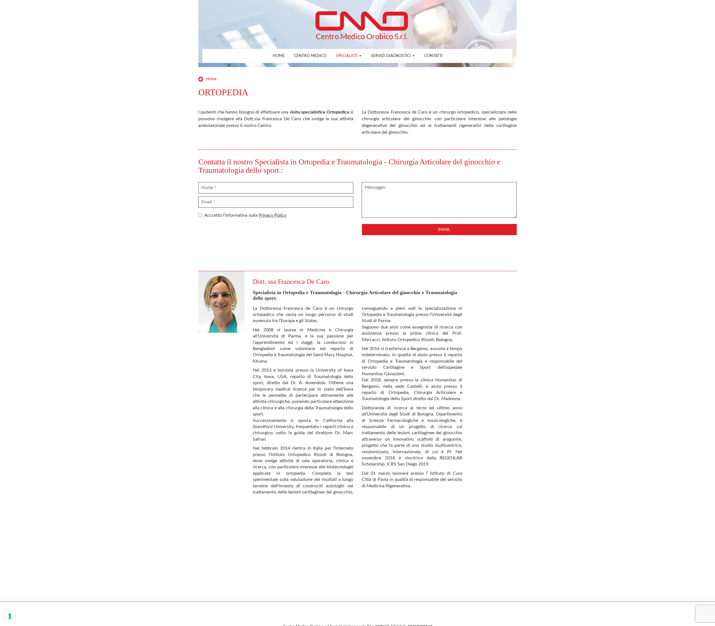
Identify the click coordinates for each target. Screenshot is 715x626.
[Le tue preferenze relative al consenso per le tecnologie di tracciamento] (9, 616)
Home (279, 56)
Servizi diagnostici (391, 56)
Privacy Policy (272, 215)
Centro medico (310, 56)
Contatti (433, 56)
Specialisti (347, 56)
